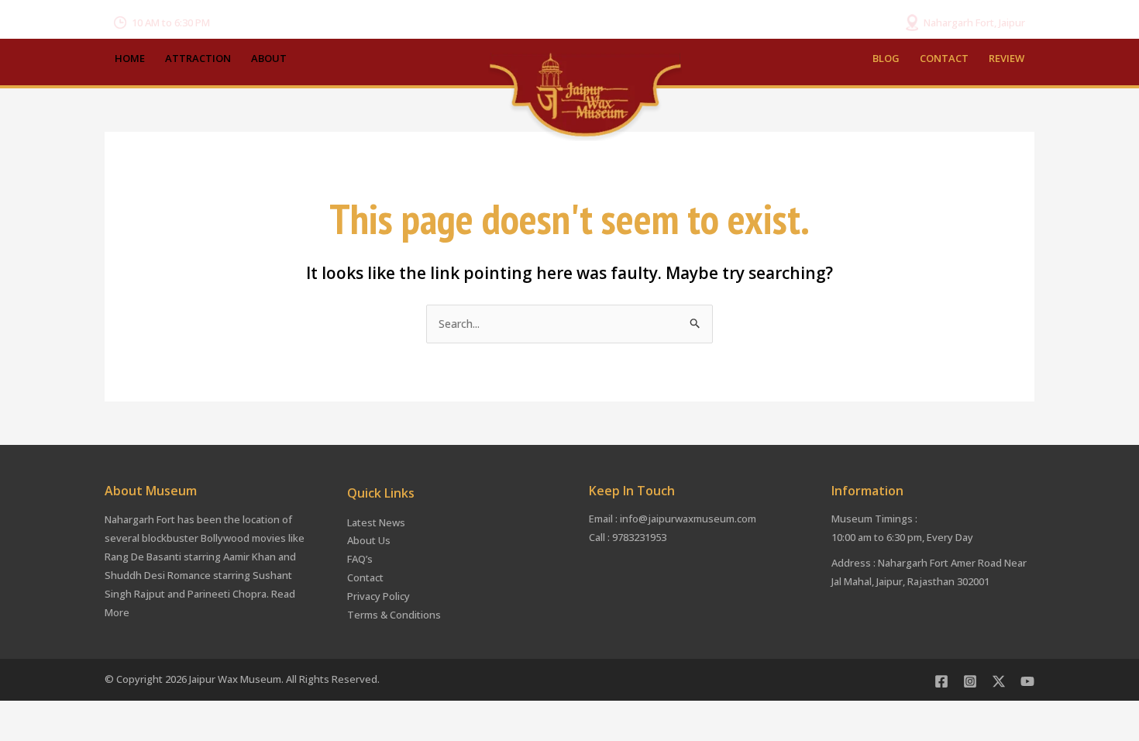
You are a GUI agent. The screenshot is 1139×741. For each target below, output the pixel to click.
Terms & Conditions (394, 615)
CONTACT (944, 58)
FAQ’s (360, 559)
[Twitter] (999, 681)
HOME (130, 58)
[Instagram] (970, 681)
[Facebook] (941, 681)
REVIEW (1006, 58)
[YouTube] (1027, 681)
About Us (369, 540)
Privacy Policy (378, 596)
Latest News (376, 522)
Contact (365, 577)
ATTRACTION (198, 58)
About (269, 58)
